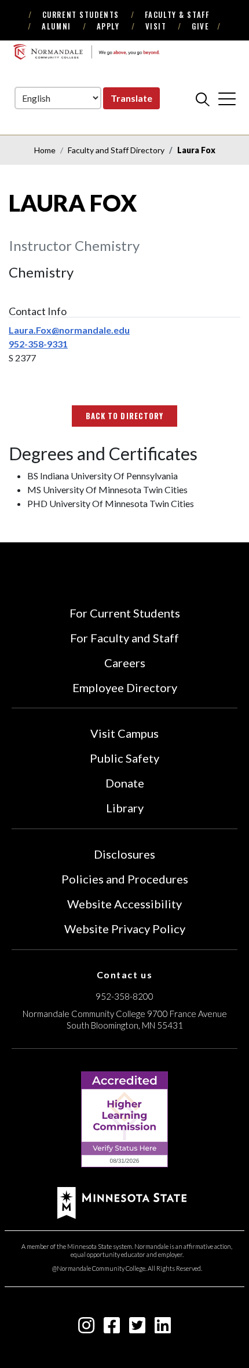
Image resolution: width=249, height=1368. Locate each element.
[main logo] (86, 51)
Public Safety (124, 758)
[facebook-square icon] (112, 1328)
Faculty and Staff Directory (116, 150)
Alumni (56, 26)
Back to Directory (124, 416)
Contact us (125, 974)
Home (45, 150)
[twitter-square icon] (137, 1328)
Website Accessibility (124, 904)
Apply (108, 26)
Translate (131, 98)
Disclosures (124, 854)
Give (200, 26)
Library (125, 808)
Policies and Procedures (124, 879)
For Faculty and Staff (124, 638)
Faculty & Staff (177, 14)
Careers (124, 663)
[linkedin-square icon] (163, 1328)
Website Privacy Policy (124, 929)
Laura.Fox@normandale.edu (69, 329)
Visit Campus (124, 733)
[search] (203, 98)
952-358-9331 (38, 343)
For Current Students (124, 613)
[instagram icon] (86, 1328)
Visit (156, 26)
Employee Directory (124, 687)
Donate (124, 783)
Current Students (80, 14)
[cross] (227, 99)
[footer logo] (121, 1201)
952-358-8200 (124, 996)
